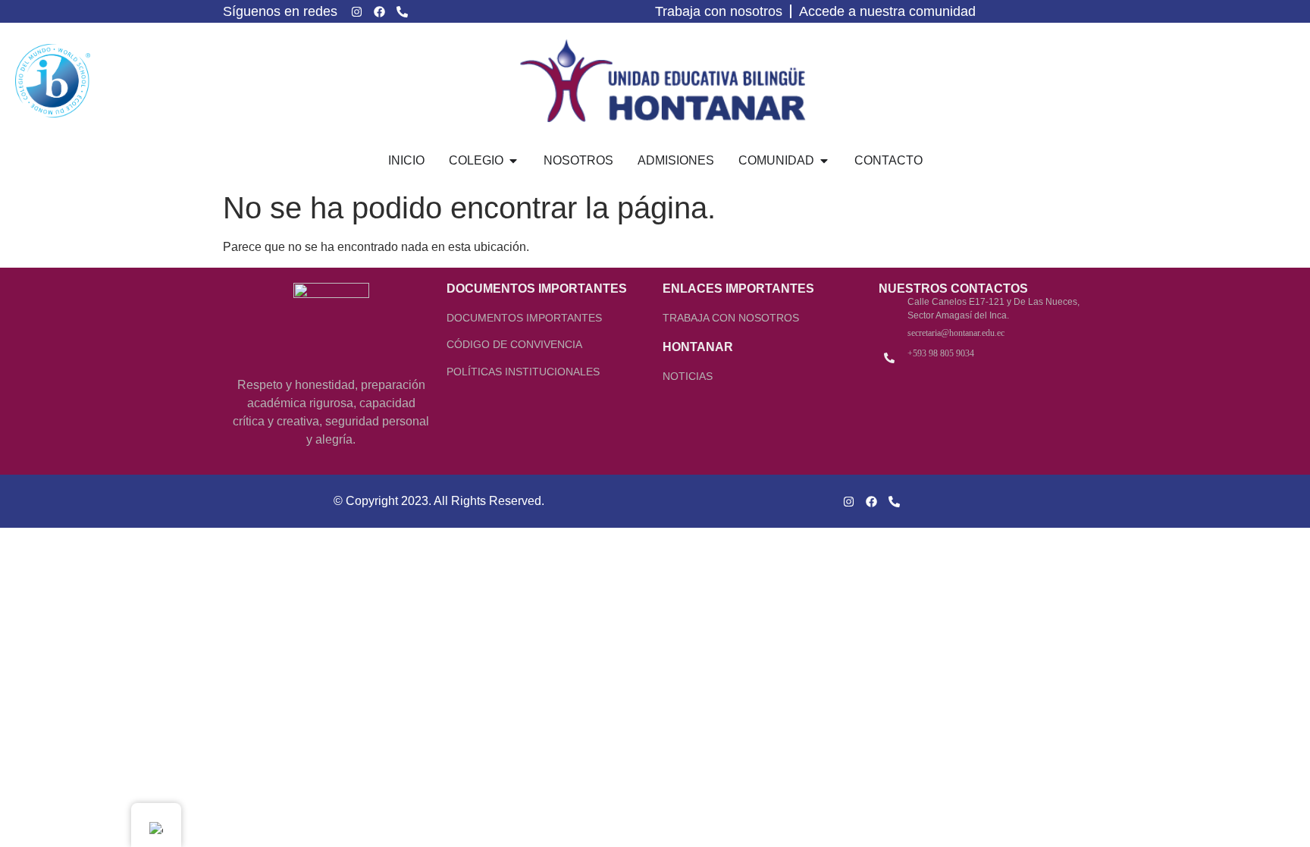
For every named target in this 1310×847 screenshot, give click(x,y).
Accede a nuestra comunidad (887, 11)
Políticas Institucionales (523, 371)
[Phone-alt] (401, 11)
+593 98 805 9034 (940, 353)
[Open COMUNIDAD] (824, 161)
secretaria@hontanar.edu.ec (955, 333)
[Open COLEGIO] (513, 161)
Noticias (688, 376)
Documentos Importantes (524, 318)
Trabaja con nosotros (718, 11)
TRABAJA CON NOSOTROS (731, 318)
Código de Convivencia (514, 344)
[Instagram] (356, 11)
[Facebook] (379, 11)
